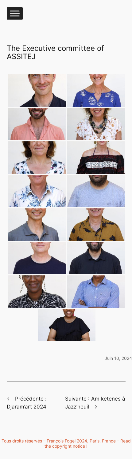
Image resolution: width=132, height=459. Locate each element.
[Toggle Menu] (15, 14)
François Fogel (64, 13)
